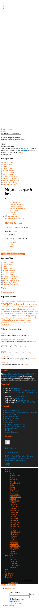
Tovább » (30, 335)
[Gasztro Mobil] (2, 146)
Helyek (7, 20)
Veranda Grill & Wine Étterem (8, 345)
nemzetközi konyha (28, 318)
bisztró (18, 301)
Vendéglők (13, 102)
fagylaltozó (9, 311)
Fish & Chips (14, 55)
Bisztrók (12, 26)
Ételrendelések (15, 49)
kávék (36, 313)
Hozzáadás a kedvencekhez (14, 218)
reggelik (13, 320)
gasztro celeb (26, 311)
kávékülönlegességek (6, 315)
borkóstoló (28, 301)
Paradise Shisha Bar (12, 410)
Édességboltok (15, 43)
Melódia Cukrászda (12, 416)
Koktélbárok (14, 67)
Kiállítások (13, 110)
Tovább (7, 466)
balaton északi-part (10, 301)
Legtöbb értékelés (16, 206)
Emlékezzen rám (18, 599)
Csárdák (12, 37)
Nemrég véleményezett (17, 208)
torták (20, 322)
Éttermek (13, 51)
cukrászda (24, 309)
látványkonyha (21, 315)
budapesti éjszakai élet (29, 306)
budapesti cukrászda (18, 306)
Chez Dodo (9, 422)
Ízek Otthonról (10, 448)
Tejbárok (13, 100)
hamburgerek (9, 313)
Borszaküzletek (15, 32)
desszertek (31, 309)
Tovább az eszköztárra (8, 585)
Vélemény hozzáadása (12, 227)
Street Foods (14, 90)
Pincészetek (14, 77)
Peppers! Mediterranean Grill (15, 424)
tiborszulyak (9, 452)
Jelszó (32, 594)
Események (9, 104)
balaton (3, 301)
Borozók (12, 30)
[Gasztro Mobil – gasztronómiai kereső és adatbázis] (6, 129)
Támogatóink (9, 573)
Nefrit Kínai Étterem (6, 363)
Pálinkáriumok (15, 75)
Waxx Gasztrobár (11, 420)
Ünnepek (13, 116)
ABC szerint (14, 210)
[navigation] (19, 596)
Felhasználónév (15, 592)
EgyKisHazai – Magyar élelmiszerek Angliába (21, 412)
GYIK (7, 126)
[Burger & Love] (11, 216)
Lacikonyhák (14, 69)
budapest (6, 304)
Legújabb (13, 212)
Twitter (12, 244)
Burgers (12, 35)
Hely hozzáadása (11, 118)
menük (20, 318)
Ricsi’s (7, 430)
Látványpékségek (16, 71)
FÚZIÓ (3, 333)
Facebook (13, 242)
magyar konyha (32, 315)
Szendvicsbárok (15, 94)
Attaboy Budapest (11, 432)
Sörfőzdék (13, 84)
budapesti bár (9, 306)
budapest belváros (22, 303)
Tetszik (7, 464)
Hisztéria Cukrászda (12, 418)
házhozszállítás (17, 313)
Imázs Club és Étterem (6, 357)
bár (19, 309)
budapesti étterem (9, 309)
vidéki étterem (26, 322)
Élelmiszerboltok (15, 45)
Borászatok (13, 28)
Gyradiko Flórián (11, 428)
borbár (23, 301)
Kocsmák (13, 65)
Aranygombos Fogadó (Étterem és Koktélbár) (12, 339)
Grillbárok (13, 57)
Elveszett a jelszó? (16, 603)
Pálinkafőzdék (14, 73)
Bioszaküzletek (15, 24)
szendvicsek (26, 320)
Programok (13, 112)
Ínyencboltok (14, 61)
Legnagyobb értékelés (17, 204)
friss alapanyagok (16, 311)
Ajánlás (7, 122)
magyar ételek (4, 318)
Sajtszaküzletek (15, 80)
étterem (5, 324)
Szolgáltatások (14, 96)
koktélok (26, 313)
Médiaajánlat (9, 575)
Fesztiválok (13, 108)
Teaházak (13, 98)
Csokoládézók (14, 39)
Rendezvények (15, 114)
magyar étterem (12, 318)
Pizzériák (13, 79)
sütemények (14, 322)
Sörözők (12, 86)
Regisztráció (9, 14)
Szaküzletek (14, 92)
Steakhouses (14, 88)
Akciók (12, 106)
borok (33, 301)
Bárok (12, 22)
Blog (7, 569)
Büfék (12, 33)
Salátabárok (14, 82)
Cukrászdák (14, 41)
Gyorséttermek (15, 59)
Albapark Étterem (11, 414)
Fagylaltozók (14, 53)
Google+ (13, 246)
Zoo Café (3, 351)
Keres (3, 144)
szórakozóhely (5, 322)
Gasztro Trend (13, 583)
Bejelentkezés (10, 12)
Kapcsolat (8, 577)
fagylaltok (3, 311)
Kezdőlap (8, 18)
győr (33, 311)
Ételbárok (13, 47)
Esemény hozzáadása (12, 120)
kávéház (31, 313)
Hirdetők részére (10, 124)
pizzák (8, 320)
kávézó (14, 316)
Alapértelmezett (15, 202)
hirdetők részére (23, 152)
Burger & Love (13, 222)
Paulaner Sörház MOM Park (15, 426)
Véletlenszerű (14, 214)
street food (19, 320)
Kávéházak (13, 63)
